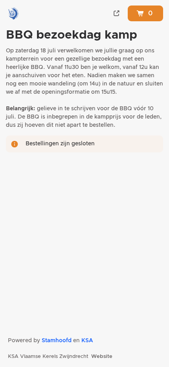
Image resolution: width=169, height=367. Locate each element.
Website (101, 356)
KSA (87, 340)
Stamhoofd (57, 340)
